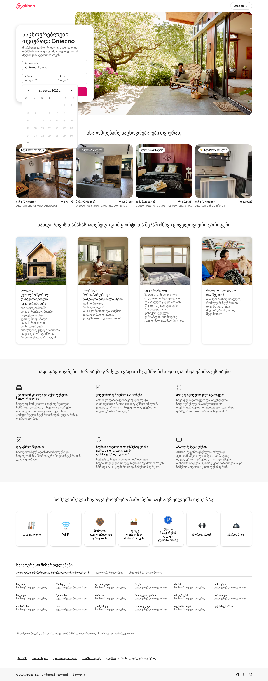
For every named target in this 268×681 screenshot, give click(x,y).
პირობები (79, 674)
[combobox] (55, 67)
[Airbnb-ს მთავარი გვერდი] (25, 6)
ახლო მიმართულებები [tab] (109, 572)
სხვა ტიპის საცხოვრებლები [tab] (145, 572)
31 (28, 143)
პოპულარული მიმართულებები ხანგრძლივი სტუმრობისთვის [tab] (53, 572)
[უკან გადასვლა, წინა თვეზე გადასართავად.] (29, 91)
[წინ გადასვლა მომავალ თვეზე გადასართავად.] (71, 91)
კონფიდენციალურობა (56, 674)
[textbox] (38, 80)
